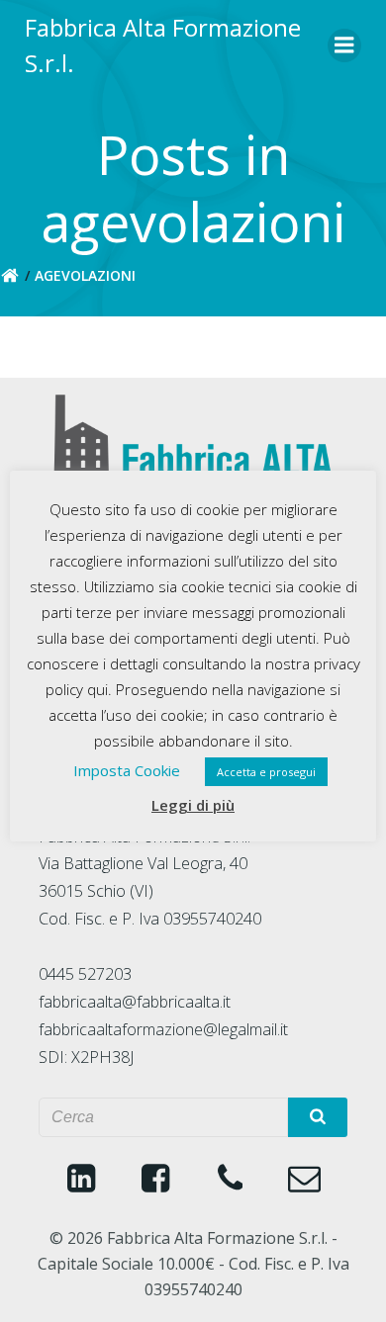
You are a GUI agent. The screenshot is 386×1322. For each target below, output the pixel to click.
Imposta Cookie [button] (126, 770)
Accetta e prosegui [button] (266, 771)
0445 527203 (85, 974)
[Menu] (344, 45)
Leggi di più (193, 805)
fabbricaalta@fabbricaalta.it (135, 1002)
